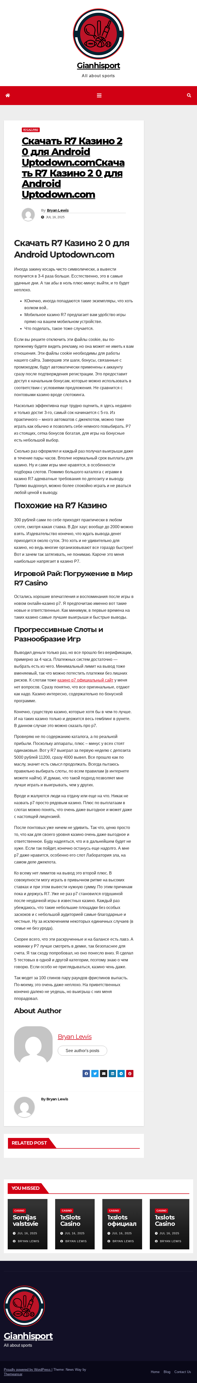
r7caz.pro (30, 129)
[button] (189, 95)
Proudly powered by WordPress (28, 1370)
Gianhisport (98, 65)
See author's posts (82, 1050)
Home (155, 1372)
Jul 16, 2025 (27, 1233)
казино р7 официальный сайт (85, 680)
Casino (19, 1210)
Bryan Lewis (57, 210)
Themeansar (13, 1374)
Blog (167, 1372)
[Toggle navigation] (99, 95)
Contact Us (182, 1372)
